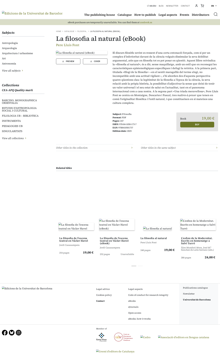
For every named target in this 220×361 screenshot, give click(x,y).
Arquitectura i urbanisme (17, 53)
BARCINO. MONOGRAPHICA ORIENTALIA (19, 101)
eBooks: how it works (139, 318)
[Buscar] (215, 14)
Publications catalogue (195, 287)
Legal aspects (167, 15)
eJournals (133, 306)
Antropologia (10, 43)
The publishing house (99, 15)
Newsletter (172, 6)
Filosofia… (82, 31)
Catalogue (125, 15)
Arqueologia (9, 48)
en (212, 6)
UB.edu (152, 6)
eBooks (132, 301)
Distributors (200, 15)
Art (4, 58)
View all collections (13, 138)
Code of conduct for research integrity (148, 295)
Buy (197, 124)
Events (184, 15)
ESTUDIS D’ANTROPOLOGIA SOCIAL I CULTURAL (19, 109)
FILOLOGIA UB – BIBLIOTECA (20, 115)
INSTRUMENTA (11, 121)
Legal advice (103, 289)
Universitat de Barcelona (197, 299)
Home (58, 31)
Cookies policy (104, 295)
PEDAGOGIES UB (12, 126)
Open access (134, 312)
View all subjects (11, 70)
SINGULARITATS (12, 131)
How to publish (145, 15)
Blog (161, 6)
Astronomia (9, 63)
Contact (185, 6)
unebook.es (146, 22)
